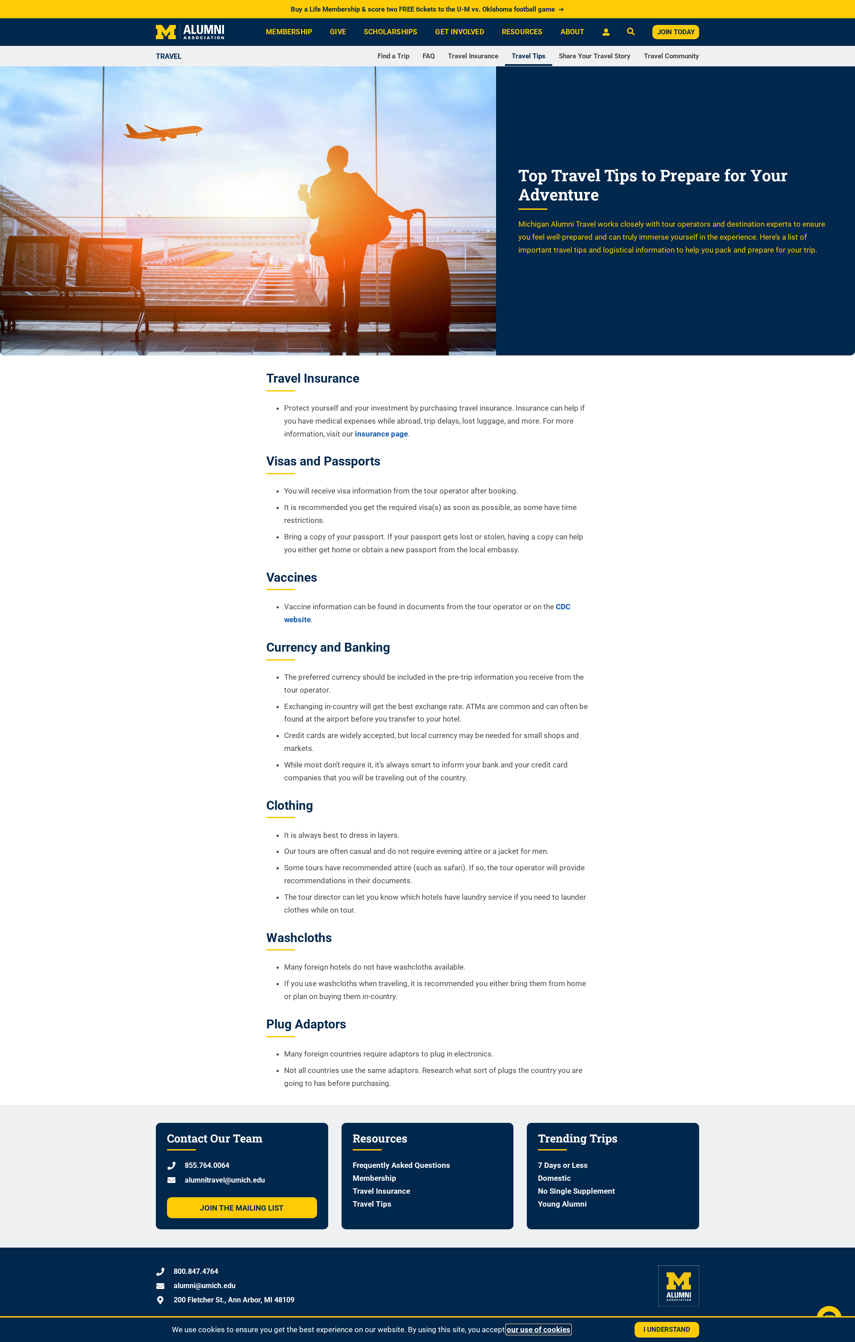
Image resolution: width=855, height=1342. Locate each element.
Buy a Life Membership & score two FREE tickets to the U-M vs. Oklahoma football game (427, 9)
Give (338, 32)
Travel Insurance (473, 56)
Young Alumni (562, 1203)
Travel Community (671, 56)
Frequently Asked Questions (401, 1165)
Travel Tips (529, 56)
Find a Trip (393, 56)
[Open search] (630, 32)
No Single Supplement (576, 1191)
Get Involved (459, 32)
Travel (169, 56)
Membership (289, 32)
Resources (522, 32)
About (573, 32)
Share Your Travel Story (595, 56)
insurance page (381, 433)
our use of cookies (538, 1329)
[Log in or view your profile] (606, 32)
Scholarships (390, 32)
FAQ (429, 56)
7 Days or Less (563, 1165)
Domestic (554, 1178)
